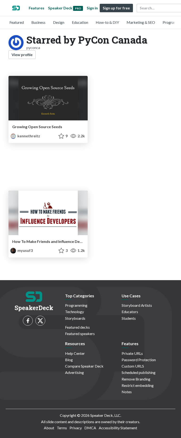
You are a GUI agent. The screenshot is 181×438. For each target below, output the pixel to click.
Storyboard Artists (137, 305)
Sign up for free (116, 8)
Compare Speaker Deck (84, 366)
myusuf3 (25, 250)
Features (36, 8)
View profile (22, 54)
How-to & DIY (107, 22)
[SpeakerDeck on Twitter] (40, 321)
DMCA (90, 428)
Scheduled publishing (139, 372)
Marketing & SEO (141, 22)
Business (38, 22)
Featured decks (77, 327)
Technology (74, 311)
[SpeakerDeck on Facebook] (28, 321)
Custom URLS (133, 366)
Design (58, 22)
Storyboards (75, 318)
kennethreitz (28, 136)
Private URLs (132, 353)
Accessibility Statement (118, 428)
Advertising (74, 372)
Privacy (76, 428)
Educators (130, 311)
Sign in (92, 8)
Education (80, 22)
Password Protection (139, 359)
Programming (76, 305)
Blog (69, 359)
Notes (127, 391)
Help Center (75, 353)
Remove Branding (136, 379)
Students (129, 318)
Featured (16, 22)
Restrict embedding (138, 385)
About (49, 428)
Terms (62, 428)
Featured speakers (80, 333)
